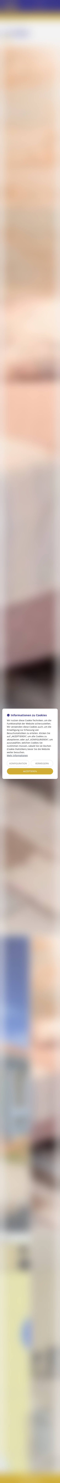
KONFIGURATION (18, 763)
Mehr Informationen (17, 755)
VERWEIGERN (42, 763)
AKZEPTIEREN (30, 771)
